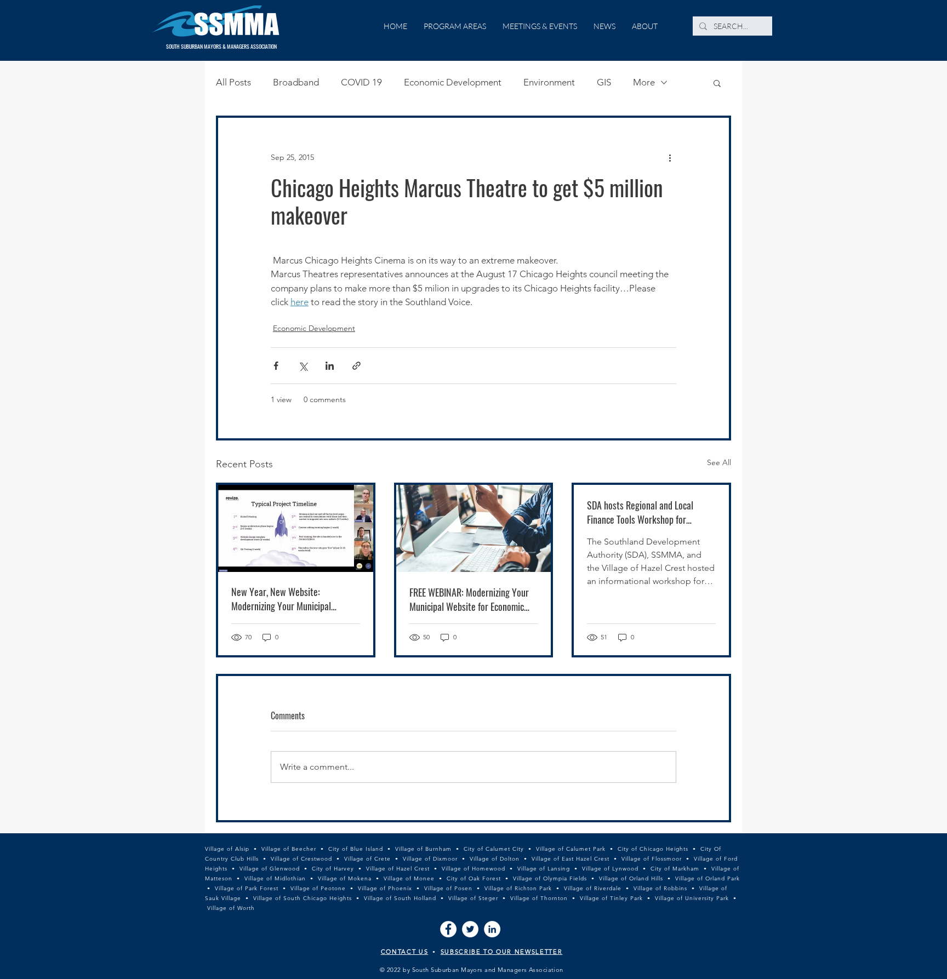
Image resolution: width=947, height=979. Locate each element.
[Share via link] (356, 365)
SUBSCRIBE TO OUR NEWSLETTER (502, 951)
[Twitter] (470, 929)
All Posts (233, 82)
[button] (717, 82)
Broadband (296, 82)
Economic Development (452, 82)
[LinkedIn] (492, 929)
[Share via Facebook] (276, 365)
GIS (604, 82)
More (644, 82)
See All (719, 462)
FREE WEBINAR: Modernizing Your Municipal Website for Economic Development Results (469, 599)
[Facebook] (448, 929)
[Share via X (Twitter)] (303, 365)
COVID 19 (361, 82)
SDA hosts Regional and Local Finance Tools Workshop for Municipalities (640, 512)
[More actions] (669, 157)
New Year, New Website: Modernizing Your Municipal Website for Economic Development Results (294, 599)
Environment (549, 82)
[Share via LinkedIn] (329, 365)
